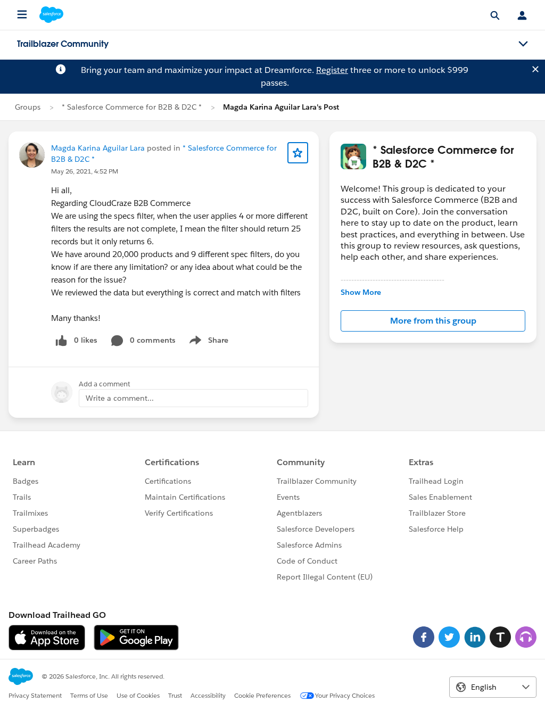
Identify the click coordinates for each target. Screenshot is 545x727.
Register (332, 70)
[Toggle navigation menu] (523, 44)
